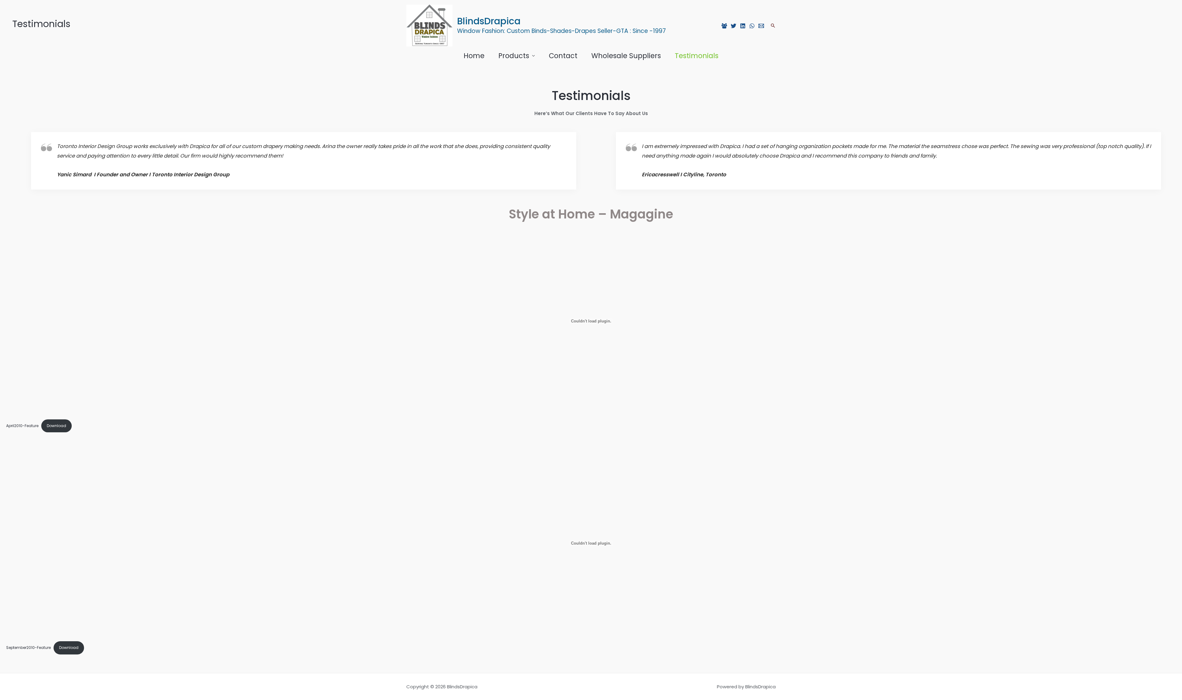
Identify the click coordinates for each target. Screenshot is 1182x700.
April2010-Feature (22, 425)
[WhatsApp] (752, 26)
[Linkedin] (743, 26)
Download (56, 425)
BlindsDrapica (489, 21)
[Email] (761, 26)
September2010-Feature (28, 647)
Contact (563, 55)
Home (474, 55)
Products (513, 55)
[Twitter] (733, 26)
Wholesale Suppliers (626, 55)
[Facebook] (724, 26)
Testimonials (696, 55)
